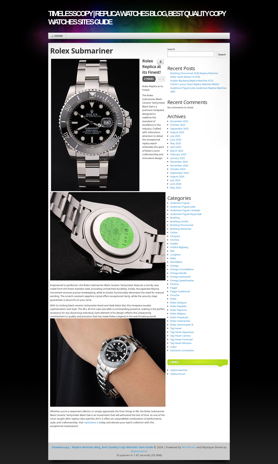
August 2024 (177, 176)
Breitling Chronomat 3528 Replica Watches (194, 73)
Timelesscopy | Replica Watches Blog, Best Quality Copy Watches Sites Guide (136, 17)
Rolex (173, 298)
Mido (173, 258)
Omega (174, 265)
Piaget (173, 287)
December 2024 (179, 161)
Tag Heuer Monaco (181, 343)
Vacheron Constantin (182, 350)
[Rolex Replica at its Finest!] (95, 125)
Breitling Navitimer (180, 228)
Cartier (174, 232)
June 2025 (175, 139)
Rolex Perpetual (179, 317)
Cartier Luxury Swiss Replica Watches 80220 (194, 84)
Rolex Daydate (178, 306)
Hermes (174, 239)
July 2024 (175, 180)
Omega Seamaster (180, 276)
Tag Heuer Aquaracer (182, 332)
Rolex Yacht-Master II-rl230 (185, 76)
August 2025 (177, 132)
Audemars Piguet (180, 203)
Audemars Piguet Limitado (185, 210)
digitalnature (139, 451)
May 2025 (175, 143)
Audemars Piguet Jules (183, 206)
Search (171, 49)
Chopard (175, 236)
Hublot (174, 243)
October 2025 (177, 124)
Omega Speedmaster (182, 280)
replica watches (178, 370)
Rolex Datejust (178, 302)
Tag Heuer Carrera (180, 335)
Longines (175, 254)
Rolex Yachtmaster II (181, 324)
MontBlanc (176, 262)
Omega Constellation (182, 269)
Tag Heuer (176, 328)
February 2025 (178, 154)
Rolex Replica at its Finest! (151, 66)
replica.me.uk (177, 374)
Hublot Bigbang (179, 247)
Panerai (174, 284)
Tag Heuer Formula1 (181, 339)
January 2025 (177, 158)
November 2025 (179, 121)
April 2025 (175, 147)
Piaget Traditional (180, 291)
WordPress (189, 447)
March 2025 (176, 150)
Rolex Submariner (180, 321)
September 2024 (179, 173)
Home (58, 36)
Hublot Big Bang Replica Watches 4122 (191, 80)
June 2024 (175, 183)
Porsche (174, 295)
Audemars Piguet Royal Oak (186, 214)
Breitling (175, 217)
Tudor (173, 346)
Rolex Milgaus (178, 313)
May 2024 (175, 187)
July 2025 (175, 136)
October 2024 (177, 169)
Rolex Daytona (178, 310)
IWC (172, 251)
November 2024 (179, 165)
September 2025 (179, 128)
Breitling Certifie (179, 221)
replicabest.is (91, 422)
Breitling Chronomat (181, 225)
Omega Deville (178, 273)
